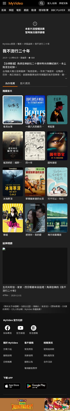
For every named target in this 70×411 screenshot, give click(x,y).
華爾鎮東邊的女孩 (35, 198)
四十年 (29, 162)
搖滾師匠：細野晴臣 (12, 162)
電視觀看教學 (30, 368)
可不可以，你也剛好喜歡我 (57, 198)
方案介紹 (7, 349)
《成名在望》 (26, 306)
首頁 (3, 10)
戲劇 (26, 10)
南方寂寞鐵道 (54, 234)
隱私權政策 (49, 355)
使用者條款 (49, 349)
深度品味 (28, 43)
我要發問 (28, 355)
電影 (18, 10)
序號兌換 (63, 3)
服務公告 (28, 361)
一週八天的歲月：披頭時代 (35, 126)
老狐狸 (51, 126)
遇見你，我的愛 (34, 234)
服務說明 (7, 355)
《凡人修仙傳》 (17, 309)
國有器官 (52, 162)
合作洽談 (48, 361)
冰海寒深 (7, 198)
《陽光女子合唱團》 (11, 306)
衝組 (5, 234)
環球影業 (44, 10)
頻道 (11, 10)
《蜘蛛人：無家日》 (41, 306)
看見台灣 (7, 126)
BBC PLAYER (58, 10)
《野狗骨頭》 (55, 306)
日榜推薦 (7, 361)
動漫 (33, 10)
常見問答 (28, 349)
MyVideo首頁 (9, 43)
